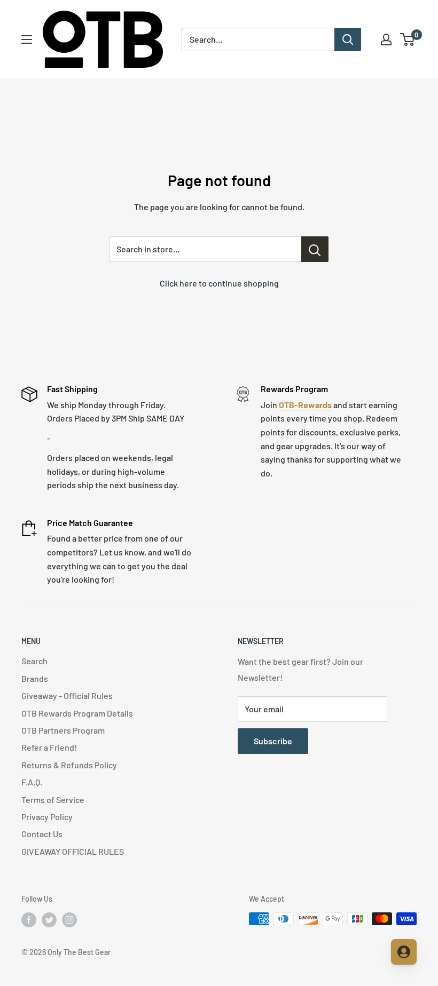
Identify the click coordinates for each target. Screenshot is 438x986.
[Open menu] (26, 39)
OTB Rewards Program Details (77, 713)
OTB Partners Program (63, 730)
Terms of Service (52, 799)
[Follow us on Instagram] (69, 919)
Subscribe (273, 741)
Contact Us (41, 834)
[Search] (347, 39)
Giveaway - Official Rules (67, 695)
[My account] (386, 39)
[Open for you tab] (404, 952)
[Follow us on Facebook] (28, 919)
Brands (34, 678)
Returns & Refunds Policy (69, 765)
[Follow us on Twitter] (49, 919)
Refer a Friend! (49, 747)
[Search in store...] (314, 249)
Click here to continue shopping (219, 283)
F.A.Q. (31, 782)
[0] (407, 39)
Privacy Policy (47, 817)
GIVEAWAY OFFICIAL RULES (72, 851)
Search (34, 661)
